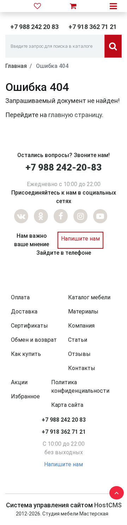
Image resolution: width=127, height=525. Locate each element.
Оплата (20, 297)
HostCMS (108, 505)
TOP (114, 491)
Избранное (25, 396)
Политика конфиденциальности (80, 386)
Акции (19, 382)
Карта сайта (67, 405)
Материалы (83, 311)
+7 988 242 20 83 (34, 26)
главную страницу (75, 115)
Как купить (26, 354)
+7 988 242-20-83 (63, 167)
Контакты (81, 368)
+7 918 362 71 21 (92, 26)
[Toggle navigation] (113, 6)
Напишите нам (80, 238)
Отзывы (79, 354)
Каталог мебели (89, 297)
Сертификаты (29, 325)
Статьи (77, 339)
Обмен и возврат (34, 339)
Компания (81, 325)
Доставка (24, 311)
